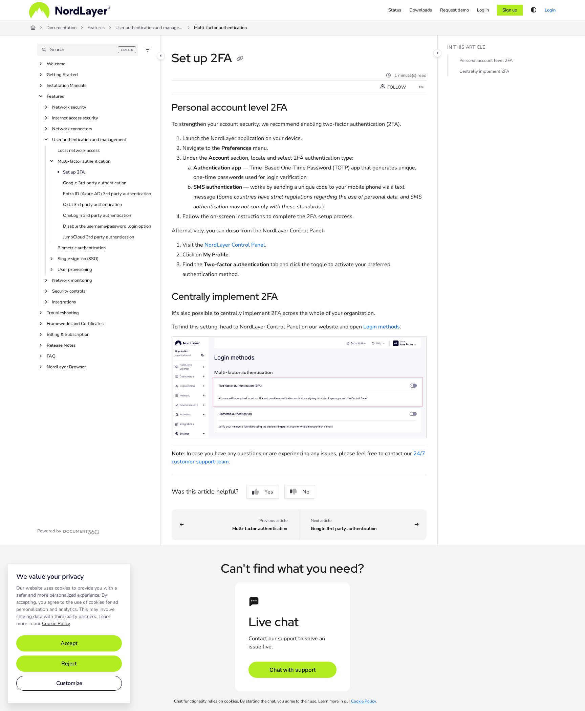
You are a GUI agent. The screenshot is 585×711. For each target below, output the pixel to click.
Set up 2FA (74, 172)
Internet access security (75, 118)
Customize (69, 683)
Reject (69, 663)
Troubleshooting (63, 313)
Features (96, 28)
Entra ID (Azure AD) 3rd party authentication (107, 194)
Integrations (64, 302)
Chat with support (292, 669)
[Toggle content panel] (437, 53)
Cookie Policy (56, 623)
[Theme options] (533, 10)
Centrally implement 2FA (484, 71)
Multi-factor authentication (220, 28)
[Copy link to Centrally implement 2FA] (288, 297)
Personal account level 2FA (486, 61)
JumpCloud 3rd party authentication (98, 237)
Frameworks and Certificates (75, 324)
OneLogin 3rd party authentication (97, 215)
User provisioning (75, 270)
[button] (87, 50)
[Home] (69, 10)
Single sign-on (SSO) (78, 259)
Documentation (61, 28)
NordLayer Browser (66, 367)
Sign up (509, 10)
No (305, 492)
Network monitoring (72, 280)
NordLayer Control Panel (234, 245)
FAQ (51, 356)
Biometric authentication (82, 248)
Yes (268, 492)
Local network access (79, 150)
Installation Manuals (66, 86)
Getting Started (62, 75)
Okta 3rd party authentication (92, 205)
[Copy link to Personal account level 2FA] (298, 108)
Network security (69, 107)
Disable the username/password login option (107, 226)
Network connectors (72, 129)
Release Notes (61, 345)
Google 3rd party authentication (94, 183)
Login (550, 10)
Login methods (381, 326)
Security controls (68, 291)
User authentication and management (149, 28)
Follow (396, 87)
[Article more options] (421, 87)
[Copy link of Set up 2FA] (240, 59)
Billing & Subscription (68, 334)
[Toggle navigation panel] (161, 56)
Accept (69, 643)
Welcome (56, 64)
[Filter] (148, 50)
